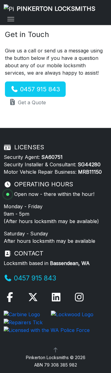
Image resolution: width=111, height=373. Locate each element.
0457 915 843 (39, 89)
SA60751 (52, 157)
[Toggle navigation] (11, 19)
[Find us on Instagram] (79, 299)
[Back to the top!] (55, 350)
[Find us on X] (33, 299)
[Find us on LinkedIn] (56, 299)
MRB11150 (90, 172)
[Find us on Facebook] (10, 299)
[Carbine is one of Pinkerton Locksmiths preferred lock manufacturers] (23, 314)
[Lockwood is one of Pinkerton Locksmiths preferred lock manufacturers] (72, 314)
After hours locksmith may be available (51, 221)
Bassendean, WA (70, 263)
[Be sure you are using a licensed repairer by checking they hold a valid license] (23, 322)
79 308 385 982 (60, 364)
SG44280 (89, 164)
